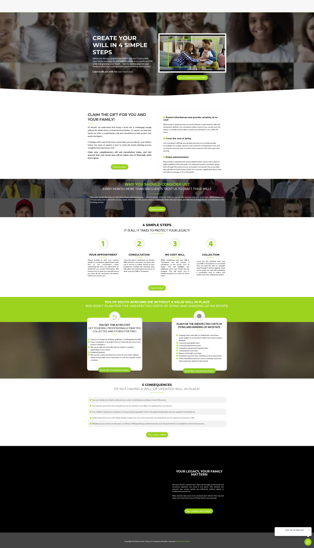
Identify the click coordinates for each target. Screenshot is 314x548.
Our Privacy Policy (183, 541)
